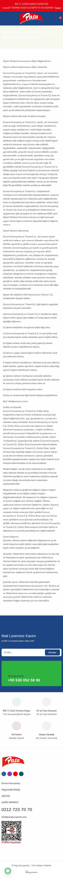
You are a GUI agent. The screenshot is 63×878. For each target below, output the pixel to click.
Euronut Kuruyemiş (11, 783)
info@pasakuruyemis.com (14, 817)
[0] (58, 18)
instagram (9, 774)
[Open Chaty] (7, 871)
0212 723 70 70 (17, 809)
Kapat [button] (58, 8)
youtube (15, 774)
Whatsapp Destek (16, 676)
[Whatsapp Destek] (13, 667)
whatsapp (21, 774)
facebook (4, 774)
